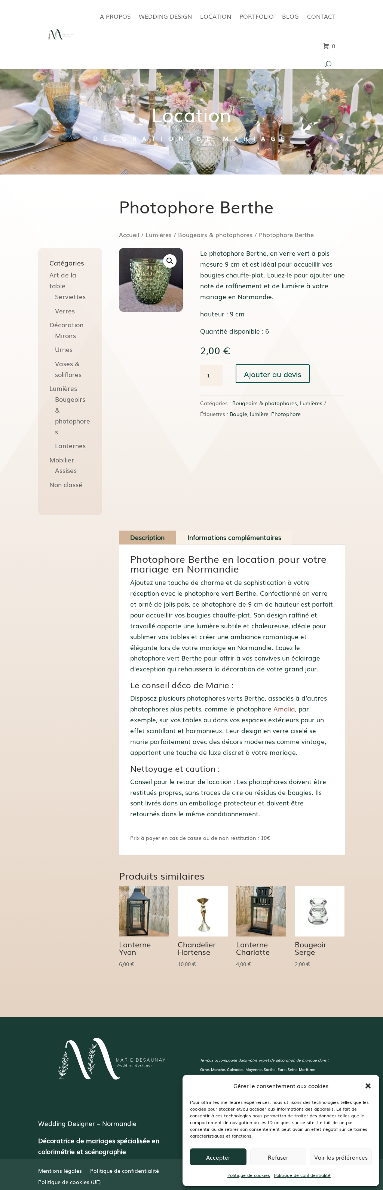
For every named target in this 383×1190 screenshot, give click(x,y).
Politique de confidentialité (302, 1175)
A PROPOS (115, 16)
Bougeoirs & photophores (215, 234)
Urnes (64, 349)
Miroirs (65, 335)
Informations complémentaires (234, 537)
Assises (66, 470)
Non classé (65, 484)
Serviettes (70, 296)
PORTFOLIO (256, 16)
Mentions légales (60, 1171)
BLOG (290, 16)
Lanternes (70, 445)
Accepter (218, 1157)
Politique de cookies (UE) (69, 1182)
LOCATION (215, 16)
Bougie (238, 414)
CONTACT (321, 16)
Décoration (66, 324)
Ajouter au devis (272, 373)
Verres (65, 310)
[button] (368, 1086)
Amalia (284, 708)
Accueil (129, 234)
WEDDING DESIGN (165, 16)
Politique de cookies (248, 1175)
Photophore (286, 414)
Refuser (278, 1157)
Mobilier (61, 459)
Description (147, 537)
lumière (259, 414)
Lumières (158, 234)
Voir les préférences (341, 1157)
